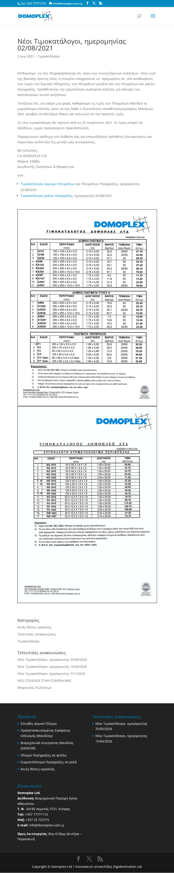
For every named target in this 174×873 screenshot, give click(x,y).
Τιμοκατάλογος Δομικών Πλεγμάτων (48, 184)
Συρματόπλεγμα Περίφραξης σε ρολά (49, 762)
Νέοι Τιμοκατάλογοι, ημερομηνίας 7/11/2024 (51, 673)
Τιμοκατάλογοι (49, 56)
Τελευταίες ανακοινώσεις (36, 634)
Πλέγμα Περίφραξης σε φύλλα (43, 755)
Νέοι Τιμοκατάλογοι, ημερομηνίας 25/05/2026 (52, 659)
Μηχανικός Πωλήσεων (34, 687)
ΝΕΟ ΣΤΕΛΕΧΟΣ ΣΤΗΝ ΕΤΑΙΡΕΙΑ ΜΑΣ (44, 680)
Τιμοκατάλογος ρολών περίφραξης (47, 195)
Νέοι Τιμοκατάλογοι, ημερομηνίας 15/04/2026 (52, 666)
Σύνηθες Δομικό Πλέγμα (39, 723)
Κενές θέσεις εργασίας (34, 627)
